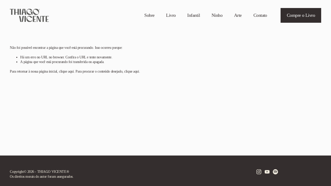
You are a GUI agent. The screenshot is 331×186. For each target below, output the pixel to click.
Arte (238, 15)
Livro (171, 15)
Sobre (149, 15)
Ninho (217, 15)
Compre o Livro (301, 15)
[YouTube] (267, 171)
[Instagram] (258, 171)
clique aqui (66, 71)
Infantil (193, 15)
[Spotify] (275, 171)
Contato (260, 15)
